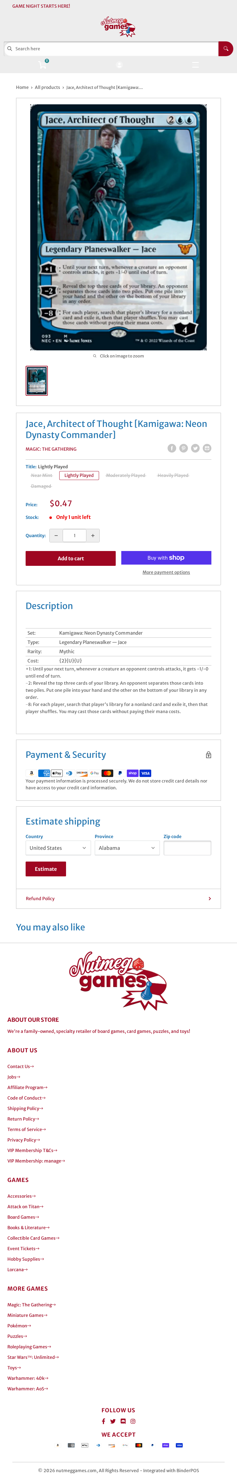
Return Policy (21, 1119)
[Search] (225, 48)
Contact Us (18, 1066)
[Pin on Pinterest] (183, 448)
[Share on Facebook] (172, 448)
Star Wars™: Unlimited (31, 1357)
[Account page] (119, 65)
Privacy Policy (21, 1140)
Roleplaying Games (27, 1347)
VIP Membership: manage (34, 1161)
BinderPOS (188, 1470)
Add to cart (71, 558)
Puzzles (15, 1336)
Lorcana (15, 1269)
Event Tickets (21, 1248)
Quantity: (36, 535)
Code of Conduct (24, 1098)
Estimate (46, 869)
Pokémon (17, 1326)
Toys (12, 1368)
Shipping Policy (23, 1108)
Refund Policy (40, 898)
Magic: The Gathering (51, 449)
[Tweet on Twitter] (195, 448)
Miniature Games (25, 1315)
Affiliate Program (25, 1087)
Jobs (11, 1077)
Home (22, 87)
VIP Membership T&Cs (30, 1150)
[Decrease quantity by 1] (56, 535)
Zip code (172, 836)
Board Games (21, 1217)
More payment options (166, 572)
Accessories (19, 1196)
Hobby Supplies (23, 1259)
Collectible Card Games (31, 1238)
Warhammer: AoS (25, 1389)
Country (34, 836)
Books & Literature (26, 1227)
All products (47, 87)
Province (104, 836)
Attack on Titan (23, 1206)
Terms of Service (24, 1129)
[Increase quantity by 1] (92, 535)
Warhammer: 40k (25, 1378)
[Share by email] (207, 448)
